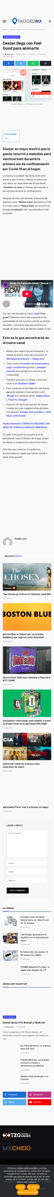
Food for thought (17, 399)
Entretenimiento (11, 37)
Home (5, 30)
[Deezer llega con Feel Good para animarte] (27, 85)
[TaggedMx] (27, 21)
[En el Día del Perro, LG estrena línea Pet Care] (10, 1049)
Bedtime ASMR (26, 383)
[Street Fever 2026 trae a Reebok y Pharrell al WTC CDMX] (27, 660)
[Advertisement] (27, 247)
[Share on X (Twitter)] (21, 63)
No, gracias (33, 1187)
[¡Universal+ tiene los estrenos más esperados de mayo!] (27, 746)
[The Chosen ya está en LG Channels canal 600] (27, 577)
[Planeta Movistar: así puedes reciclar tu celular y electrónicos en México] (10, 1063)
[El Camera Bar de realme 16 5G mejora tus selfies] (10, 955)
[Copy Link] (45, 63)
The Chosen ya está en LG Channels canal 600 (27, 594)
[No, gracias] (50, 1180)
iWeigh (10, 396)
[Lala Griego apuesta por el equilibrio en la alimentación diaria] (10, 938)
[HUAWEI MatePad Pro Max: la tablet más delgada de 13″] (10, 970)
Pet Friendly (9, 1017)
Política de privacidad (27, 1192)
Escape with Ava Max (31, 412)
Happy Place (43, 396)
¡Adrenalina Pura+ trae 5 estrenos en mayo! (25, 807)
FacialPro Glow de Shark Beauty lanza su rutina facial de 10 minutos (34, 920)
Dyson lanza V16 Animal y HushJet (24, 1022)
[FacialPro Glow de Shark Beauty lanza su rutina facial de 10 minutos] (10, 920)
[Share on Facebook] (8, 63)
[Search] (49, 21)
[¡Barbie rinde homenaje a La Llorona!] (10, 1080)
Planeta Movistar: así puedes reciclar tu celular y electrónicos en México (34, 1063)
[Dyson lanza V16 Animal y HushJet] (27, 1005)
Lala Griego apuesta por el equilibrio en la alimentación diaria (34, 937)
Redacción (9, 54)
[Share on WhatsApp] (33, 63)
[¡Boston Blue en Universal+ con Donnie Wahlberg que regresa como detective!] (27, 617)
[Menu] (4, 21)
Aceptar (20, 1187)
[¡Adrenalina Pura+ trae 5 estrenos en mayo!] (27, 789)
